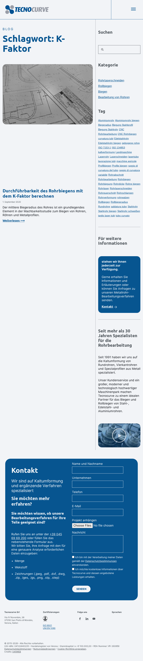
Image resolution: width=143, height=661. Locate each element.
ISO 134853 (118, 147)
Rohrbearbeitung (107, 179)
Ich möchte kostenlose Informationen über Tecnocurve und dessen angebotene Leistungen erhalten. (97, 573)
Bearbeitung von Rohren (114, 97)
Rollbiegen (105, 86)
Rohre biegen (132, 183)
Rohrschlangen (125, 192)
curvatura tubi (105, 138)
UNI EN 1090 (49, 628)
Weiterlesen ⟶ (14, 220)
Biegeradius (104, 124)
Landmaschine (124, 152)
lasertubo (133, 156)
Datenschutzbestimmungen (101, 560)
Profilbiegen (104, 165)
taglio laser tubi (106, 215)
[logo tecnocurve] (27, 9)
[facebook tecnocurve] (80, 618)
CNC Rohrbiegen (127, 134)
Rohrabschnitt (116, 174)
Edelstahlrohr (121, 138)
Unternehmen (81, 478)
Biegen (102, 91)
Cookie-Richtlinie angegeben (72, 649)
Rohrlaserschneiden (111, 80)
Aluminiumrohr (106, 120)
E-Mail (76, 506)
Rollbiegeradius (119, 202)
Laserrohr (103, 156)
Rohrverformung (107, 197)
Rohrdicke (119, 183)
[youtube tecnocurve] (94, 618)
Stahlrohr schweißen (128, 211)
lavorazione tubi (107, 161)
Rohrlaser (103, 188)
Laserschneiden (118, 156)
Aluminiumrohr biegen (127, 120)
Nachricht (78, 532)
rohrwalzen (123, 197)
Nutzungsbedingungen (44, 649)
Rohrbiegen (124, 179)
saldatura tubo (119, 206)
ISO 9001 (47, 625)
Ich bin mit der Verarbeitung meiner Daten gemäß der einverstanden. (97, 561)
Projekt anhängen (84, 520)
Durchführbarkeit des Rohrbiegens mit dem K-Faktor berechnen (43, 193)
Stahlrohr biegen (107, 211)
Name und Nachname (87, 463)
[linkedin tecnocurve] (87, 618)
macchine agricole (126, 161)
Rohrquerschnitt (107, 192)
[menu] (133, 9)
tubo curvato (123, 215)
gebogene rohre (131, 143)
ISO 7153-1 (104, 147)
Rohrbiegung (105, 183)
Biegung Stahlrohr (108, 129)
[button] (119, 435)
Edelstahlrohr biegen (109, 143)
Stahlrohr (133, 206)
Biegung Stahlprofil (122, 124)
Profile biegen (119, 165)
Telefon (77, 492)
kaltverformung (106, 152)
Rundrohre (104, 206)
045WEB (16, 651)
